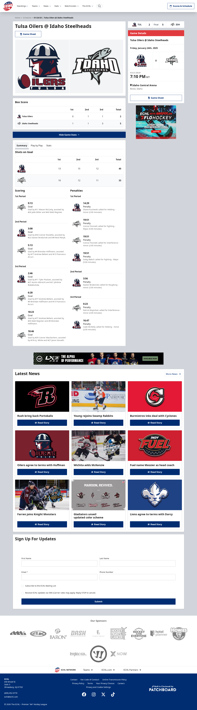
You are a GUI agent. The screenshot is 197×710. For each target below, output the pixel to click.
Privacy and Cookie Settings (98, 687)
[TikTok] (113, 694)
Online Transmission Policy (114, 679)
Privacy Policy (78, 683)
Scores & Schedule (182, 6)
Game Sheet (29, 34)
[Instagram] (93, 694)
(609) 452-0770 (10, 693)
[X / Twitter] (103, 694)
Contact (73, 679)
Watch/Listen (70, 6)
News (46, 6)
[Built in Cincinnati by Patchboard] (162, 688)
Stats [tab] (48, 145)
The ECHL (86, 6)
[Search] (99, 6)
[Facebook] (84, 694)
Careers (121, 683)
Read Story (43, 422)
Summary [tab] (22, 145)
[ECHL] (8, 6)
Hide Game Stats (68, 134)
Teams (35, 6)
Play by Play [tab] (37, 145)
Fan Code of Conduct (90, 679)
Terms (90, 683)
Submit (98, 601)
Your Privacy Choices (105, 683)
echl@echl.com (11, 697)
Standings (21, 6)
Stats (56, 6)
